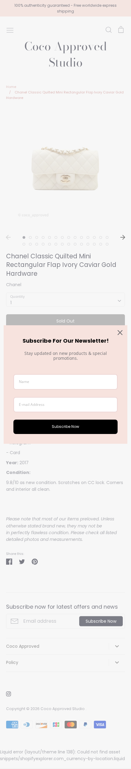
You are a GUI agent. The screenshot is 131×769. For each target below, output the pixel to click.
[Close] (120, 332)
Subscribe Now (65, 426)
